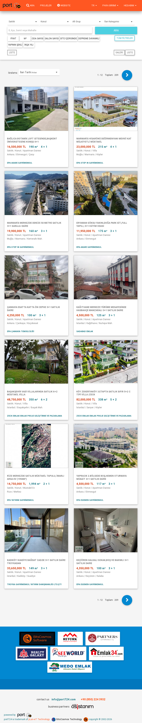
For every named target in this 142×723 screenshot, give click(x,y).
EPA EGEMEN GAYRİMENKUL (89, 500)
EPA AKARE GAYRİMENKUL (19, 163)
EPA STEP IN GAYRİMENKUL (89, 163)
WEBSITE (65, 5)
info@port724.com (64, 699)
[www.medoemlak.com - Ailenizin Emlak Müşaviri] (69, 667)
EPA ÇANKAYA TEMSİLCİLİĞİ (20, 331)
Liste (12, 52)
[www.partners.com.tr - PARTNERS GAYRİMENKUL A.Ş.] (102, 638)
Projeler (46, 5)
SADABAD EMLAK (84, 331)
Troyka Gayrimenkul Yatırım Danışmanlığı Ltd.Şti (34, 584)
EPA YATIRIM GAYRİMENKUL (20, 500)
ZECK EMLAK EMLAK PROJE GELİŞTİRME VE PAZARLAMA (34, 416)
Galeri (119, 52)
